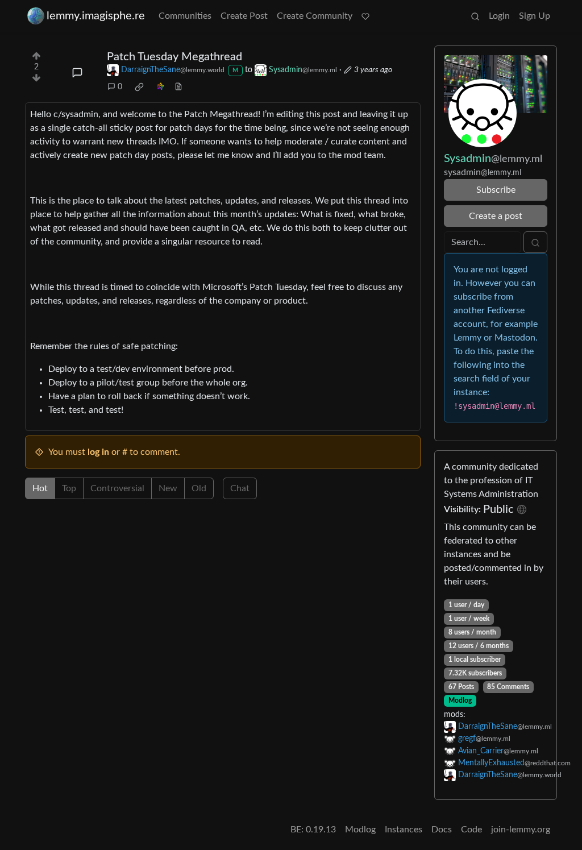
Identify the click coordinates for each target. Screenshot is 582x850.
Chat (240, 488)
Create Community (314, 15)
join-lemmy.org (520, 829)
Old (199, 488)
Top (69, 488)
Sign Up (534, 15)
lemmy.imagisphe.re (96, 16)
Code (471, 829)
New (168, 488)
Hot (40, 488)
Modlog (460, 700)
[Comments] (77, 73)
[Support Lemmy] (365, 16)
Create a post (495, 216)
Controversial (117, 488)
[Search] (475, 16)
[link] (139, 87)
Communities (185, 15)
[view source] (178, 87)
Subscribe (496, 189)
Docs (441, 829)
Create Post (244, 15)
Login (499, 15)
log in (98, 452)
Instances (403, 829)
